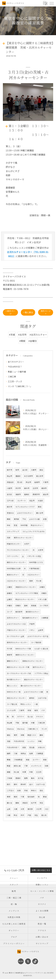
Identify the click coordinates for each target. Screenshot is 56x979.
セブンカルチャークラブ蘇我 (27, 593)
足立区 (9, 494)
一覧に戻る (28, 312)
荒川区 (19, 482)
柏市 (17, 470)
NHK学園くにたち (36, 562)
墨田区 (18, 476)
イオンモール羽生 (34, 556)
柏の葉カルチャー (14, 679)
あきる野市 (28, 476)
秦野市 (9, 655)
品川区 (25, 470)
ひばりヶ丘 (40, 784)
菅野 (31, 581)
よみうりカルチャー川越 (33, 692)
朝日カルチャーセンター (16, 562)
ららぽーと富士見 (41, 648)
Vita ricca (20, 729)
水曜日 (42, 587)
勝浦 (45, 796)
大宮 (22, 809)
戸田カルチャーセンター (16, 630)
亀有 (32, 778)
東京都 (16, 519)
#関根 (22, 341)
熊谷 (15, 815)
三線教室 (39, 753)
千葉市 (45, 482)
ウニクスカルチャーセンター (18, 550)
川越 (8, 815)
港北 (41, 790)
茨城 (26, 790)
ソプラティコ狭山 (41, 673)
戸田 (29, 815)
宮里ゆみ (10, 513)
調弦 (8, 735)
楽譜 (27, 759)
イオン (31, 630)
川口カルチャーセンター (16, 581)
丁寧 (26, 766)
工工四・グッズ (15, 381)
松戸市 (33, 803)
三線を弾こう (33, 729)
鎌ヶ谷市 (39, 513)
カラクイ (20, 716)
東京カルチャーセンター (23, 537)
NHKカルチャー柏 (14, 692)
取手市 (9, 470)
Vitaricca (10, 729)
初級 (46, 766)
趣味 (41, 735)
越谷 (41, 470)
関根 (8, 519)
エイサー (36, 759)
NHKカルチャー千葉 (23, 648)
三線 (15, 753)
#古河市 (22, 334)
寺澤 (24, 772)
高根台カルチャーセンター (32, 661)
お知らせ (41, 747)
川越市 (9, 488)
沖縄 (39, 741)
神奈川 (33, 790)
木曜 (32, 723)
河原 (8, 537)
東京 (15, 735)
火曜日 (9, 587)
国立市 (9, 507)
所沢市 (18, 488)
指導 (31, 753)
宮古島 (31, 747)
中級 (31, 772)
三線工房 (12, 376)
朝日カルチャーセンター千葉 (18, 667)
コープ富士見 (12, 704)
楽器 (45, 759)
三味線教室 (18, 759)
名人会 (30, 716)
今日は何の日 (19, 741)
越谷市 (45, 494)
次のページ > (46, 312)
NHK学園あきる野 (14, 568)
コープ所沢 (44, 605)
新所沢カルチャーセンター (17, 642)
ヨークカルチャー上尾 (15, 636)
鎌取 (17, 803)
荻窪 (45, 519)
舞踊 (8, 759)
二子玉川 (10, 790)
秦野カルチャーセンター (25, 655)
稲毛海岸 (31, 796)
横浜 (15, 796)
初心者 (16, 772)
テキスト (39, 716)
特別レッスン (26, 704)
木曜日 (9, 605)
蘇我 (39, 507)
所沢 (22, 815)
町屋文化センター (14, 544)
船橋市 (37, 482)
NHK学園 (24, 525)
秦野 (8, 796)
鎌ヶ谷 (9, 803)
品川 (31, 784)
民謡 (24, 747)
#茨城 (12, 334)
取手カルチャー (39, 667)
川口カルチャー (34, 575)
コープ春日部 (36, 642)
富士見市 (39, 476)
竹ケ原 (9, 648)
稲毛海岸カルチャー (30, 618)
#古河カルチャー (38, 334)
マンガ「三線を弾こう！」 (20, 386)
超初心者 (17, 766)
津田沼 (25, 803)
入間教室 (44, 618)
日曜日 (18, 605)
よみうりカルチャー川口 (16, 624)
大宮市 (40, 550)
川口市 (38, 809)
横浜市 (44, 488)
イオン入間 (42, 599)
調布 (15, 784)
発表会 (23, 753)
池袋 (8, 741)
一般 (36, 704)
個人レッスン (12, 685)
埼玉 (41, 803)
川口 (46, 809)
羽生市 (31, 500)
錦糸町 (23, 784)
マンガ (44, 729)
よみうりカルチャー (25, 513)
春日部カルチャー (32, 612)
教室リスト (32, 735)
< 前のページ (10, 312)
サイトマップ (42, 943)
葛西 (26, 778)
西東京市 (36, 494)
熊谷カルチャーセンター (25, 599)
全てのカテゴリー (16, 361)
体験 (22, 735)
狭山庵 (9, 723)
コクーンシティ (13, 556)
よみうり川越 (34, 519)
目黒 (19, 790)
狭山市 (9, 476)
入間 (15, 809)
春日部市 (18, 612)
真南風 (33, 605)
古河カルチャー (13, 618)
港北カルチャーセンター (16, 698)
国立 (8, 784)
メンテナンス (36, 766)
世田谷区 (10, 482)
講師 (8, 753)
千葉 (22, 796)
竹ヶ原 (38, 581)
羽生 (36, 815)
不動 (17, 723)
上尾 (8, 809)
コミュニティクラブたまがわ (33, 531)
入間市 (33, 470)
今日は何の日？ (15, 366)
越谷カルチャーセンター (33, 679)
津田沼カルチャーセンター (26, 587)
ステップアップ (13, 531)
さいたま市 (11, 710)
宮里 (15, 525)
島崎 (26, 605)
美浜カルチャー (13, 575)
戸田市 (31, 624)
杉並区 (40, 500)
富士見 (44, 815)
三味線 (9, 778)
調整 (8, 772)
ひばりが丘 (42, 698)
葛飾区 (26, 494)
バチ (43, 710)
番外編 (25, 723)
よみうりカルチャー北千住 (38, 636)
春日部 (30, 809)
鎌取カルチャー (13, 661)
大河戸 (26, 544)
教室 (8, 766)
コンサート (21, 500)
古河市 (35, 488)
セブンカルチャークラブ (25, 507)
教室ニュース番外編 (17, 371)
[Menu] (51, 3)
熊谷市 (28, 482)
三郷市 (21, 710)
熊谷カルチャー (37, 525)
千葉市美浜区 (34, 568)
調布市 (26, 488)
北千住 (40, 778)
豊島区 (18, 778)
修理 (29, 710)
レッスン (31, 741)
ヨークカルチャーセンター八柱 (19, 673)
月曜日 (44, 593)
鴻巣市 (18, 494)
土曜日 (9, 599)
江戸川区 (10, 500)
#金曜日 (32, 341)
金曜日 (9, 593)
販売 (36, 710)
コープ (9, 612)
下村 (24, 519)
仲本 (8, 525)
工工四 (38, 772)
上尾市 (40, 630)
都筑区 (31, 698)
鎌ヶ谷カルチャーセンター (31, 685)
